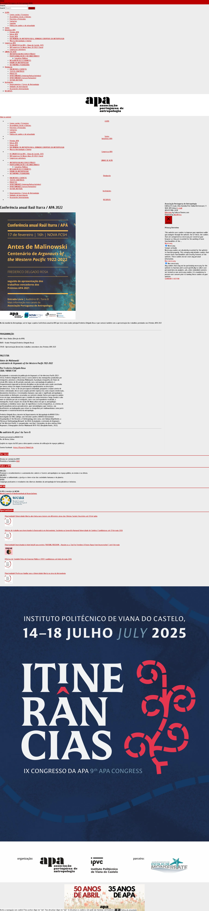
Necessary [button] (168, 243)
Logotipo (13, 23)
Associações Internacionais (19, 89)
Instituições (9, 82)
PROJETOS (13, 73)
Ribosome (168, 212)
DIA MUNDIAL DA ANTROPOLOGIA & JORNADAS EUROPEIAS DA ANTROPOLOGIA (37, 39)
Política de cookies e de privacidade (22, 25)
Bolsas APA (14, 34)
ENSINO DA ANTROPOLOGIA (19, 63)
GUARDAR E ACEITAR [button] (172, 279)
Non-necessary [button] (170, 261)
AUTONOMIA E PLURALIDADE (20, 65)
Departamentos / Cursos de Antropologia (24, 84)
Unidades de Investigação (19, 87)
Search (2, 5)
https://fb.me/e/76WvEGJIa (23, 447)
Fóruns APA (14, 36)
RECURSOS (8, 91)
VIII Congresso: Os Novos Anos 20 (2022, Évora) (26, 47)
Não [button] (119, 910)
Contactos (13, 21)
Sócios (7, 28)
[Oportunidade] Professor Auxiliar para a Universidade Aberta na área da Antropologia (35, 573)
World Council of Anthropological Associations (18, 493)
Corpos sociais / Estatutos (19, 15)
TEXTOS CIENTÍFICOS (17, 71)
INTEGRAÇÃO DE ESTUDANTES (20, 60)
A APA (7, 12)
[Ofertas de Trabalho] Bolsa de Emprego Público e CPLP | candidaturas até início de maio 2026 (38, 559)
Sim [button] (116, 910)
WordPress (177, 215)
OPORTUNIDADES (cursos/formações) (23, 78)
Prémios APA (14, 32)
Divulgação (8, 67)
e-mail (180, 208)
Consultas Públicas (21, 58)
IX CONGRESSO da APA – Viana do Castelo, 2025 (27, 45)
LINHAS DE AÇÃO (10, 52)
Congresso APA (10, 43)
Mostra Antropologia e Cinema (20, 41)
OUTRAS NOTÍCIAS (16, 80)
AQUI (17, 461)
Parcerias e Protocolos (18, 19)
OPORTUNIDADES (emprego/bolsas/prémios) (25, 76)
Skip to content (5, 117)
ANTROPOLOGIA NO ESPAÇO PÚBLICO (22, 54)
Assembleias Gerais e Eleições (20, 17)
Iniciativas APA (10, 30)
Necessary (171, 246)
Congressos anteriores (18, 49)
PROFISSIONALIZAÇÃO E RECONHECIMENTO (24, 56)
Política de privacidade (129, 910)
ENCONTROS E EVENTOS (18, 69)
